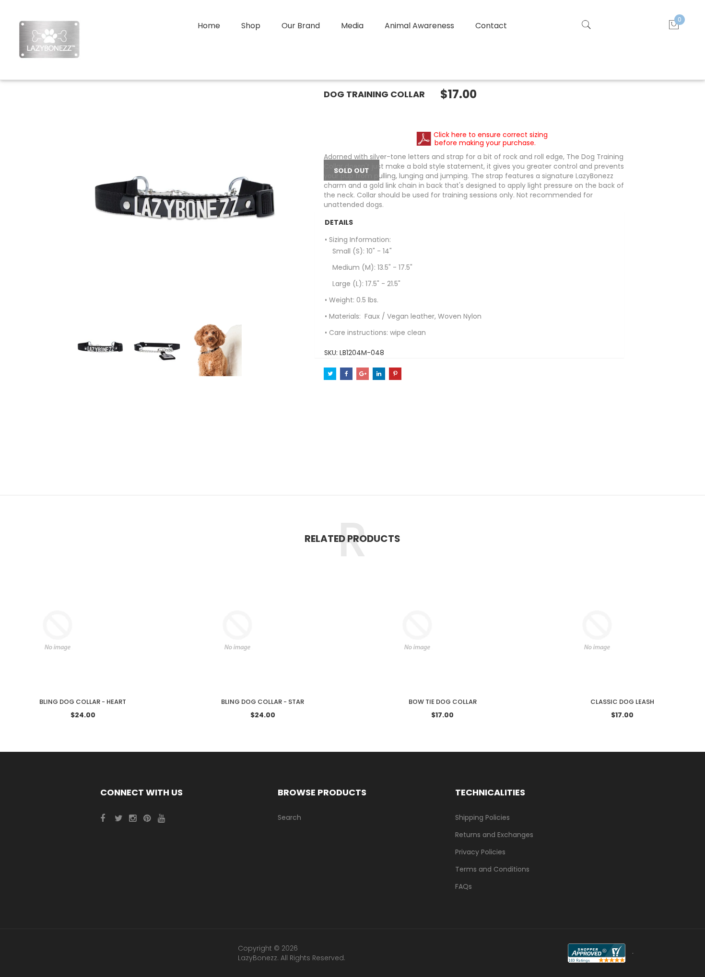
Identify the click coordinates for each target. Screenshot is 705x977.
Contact (491, 25)
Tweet (330, 374)
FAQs (463, 886)
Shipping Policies (482, 817)
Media (352, 25)
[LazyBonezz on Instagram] (135, 818)
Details (339, 222)
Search (289, 817)
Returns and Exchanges (494, 834)
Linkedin (379, 374)
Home (209, 25)
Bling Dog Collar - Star (262, 701)
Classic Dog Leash (622, 701)
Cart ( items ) (680, 19)
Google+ (362, 374)
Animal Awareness (419, 25)
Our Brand (301, 25)
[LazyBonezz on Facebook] (106, 818)
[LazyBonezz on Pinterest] (149, 818)
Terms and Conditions (492, 869)
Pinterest (395, 374)
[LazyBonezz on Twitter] (121, 818)
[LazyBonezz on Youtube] (164, 818)
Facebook (346, 374)
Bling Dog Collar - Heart (82, 701)
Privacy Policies (480, 852)
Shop (250, 25)
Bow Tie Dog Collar (443, 701)
